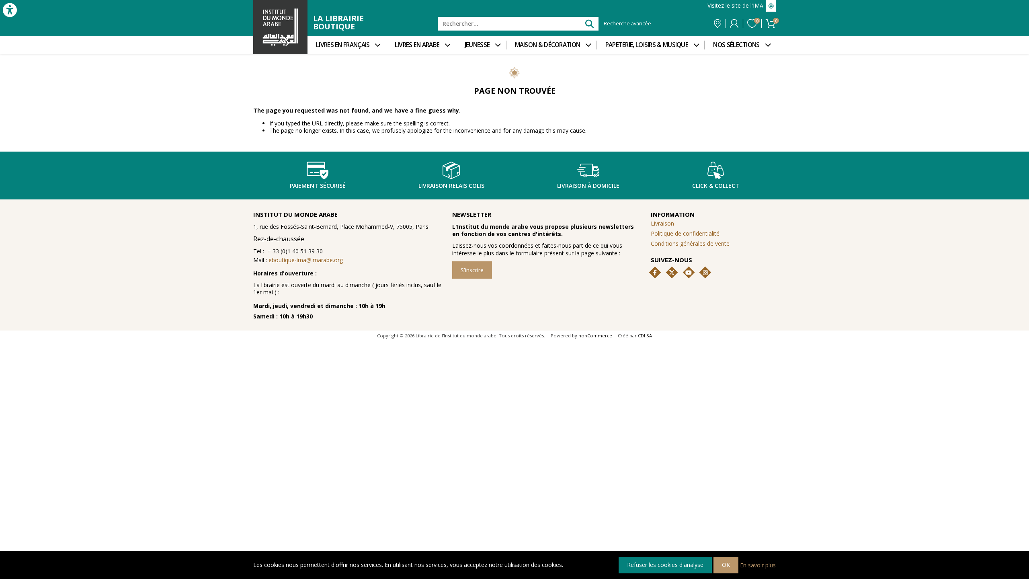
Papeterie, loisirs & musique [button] (646, 45)
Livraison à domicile (588, 185)
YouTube (688, 272)
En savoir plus (758, 565)
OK (726, 565)
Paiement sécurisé (318, 185)
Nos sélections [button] (736, 45)
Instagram (705, 272)
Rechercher (589, 23)
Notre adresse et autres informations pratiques (717, 23)
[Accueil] (280, 27)
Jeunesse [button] (477, 45)
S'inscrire (472, 270)
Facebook (655, 272)
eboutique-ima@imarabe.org (306, 260)
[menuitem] (346, 45)
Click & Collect (715, 185)
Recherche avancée (627, 24)
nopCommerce (595, 336)
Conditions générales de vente (690, 243)
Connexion (734, 23)
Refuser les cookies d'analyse (665, 565)
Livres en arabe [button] (417, 45)
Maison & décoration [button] (547, 45)
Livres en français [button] (342, 45)
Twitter (671, 272)
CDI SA (645, 336)
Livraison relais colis (451, 185)
